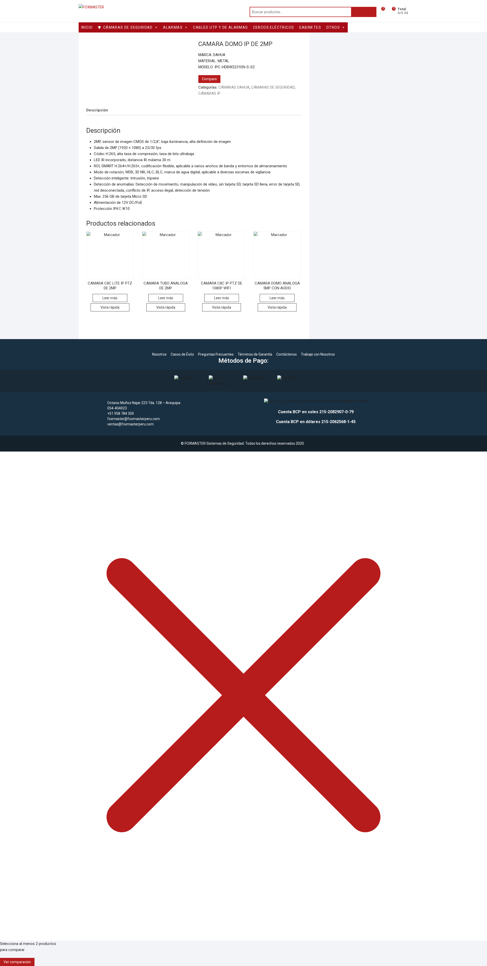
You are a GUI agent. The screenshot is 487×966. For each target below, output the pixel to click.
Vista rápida (109, 307)
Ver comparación (17, 962)
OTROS (333, 27)
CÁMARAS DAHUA (233, 87)
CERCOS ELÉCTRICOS (273, 27)
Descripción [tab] (97, 110)
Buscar (363, 12)
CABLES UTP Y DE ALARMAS (220, 27)
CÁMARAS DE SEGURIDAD (128, 27)
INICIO (87, 27)
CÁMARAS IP (209, 93)
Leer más (109, 298)
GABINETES (310, 27)
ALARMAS (173, 27)
